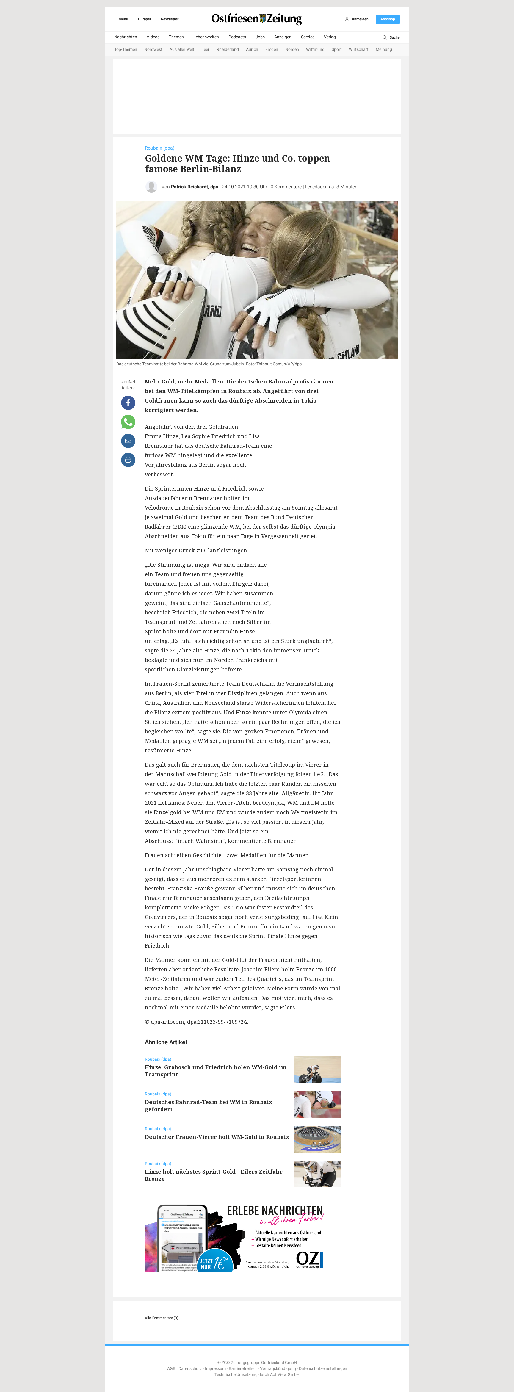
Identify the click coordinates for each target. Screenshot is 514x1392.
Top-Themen (125, 49)
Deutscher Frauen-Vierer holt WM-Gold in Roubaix (217, 1136)
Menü (123, 19)
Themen (176, 37)
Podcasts (237, 37)
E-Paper (144, 19)
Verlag (330, 37)
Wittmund (315, 49)
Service (307, 37)
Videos (153, 37)
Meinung (384, 49)
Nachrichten (125, 37)
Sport (337, 49)
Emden (271, 49)
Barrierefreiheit (243, 1369)
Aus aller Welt (182, 49)
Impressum (215, 1369)
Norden (292, 49)
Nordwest (153, 49)
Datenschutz (190, 1369)
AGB (171, 1369)
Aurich (252, 49)
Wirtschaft (359, 49)
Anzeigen (283, 37)
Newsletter (169, 19)
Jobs (260, 37)
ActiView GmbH (285, 1374)
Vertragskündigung (278, 1369)
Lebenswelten (206, 37)
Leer (205, 49)
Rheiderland (228, 49)
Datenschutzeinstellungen (323, 1369)
